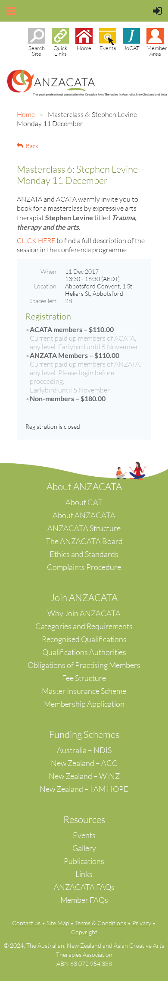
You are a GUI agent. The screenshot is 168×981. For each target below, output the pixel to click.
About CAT (84, 502)
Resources (84, 819)
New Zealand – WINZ (84, 776)
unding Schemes (86, 734)
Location (45, 286)
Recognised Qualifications (84, 639)
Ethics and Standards (84, 554)
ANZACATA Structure (84, 528)
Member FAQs (84, 900)
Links (84, 874)
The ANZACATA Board (84, 541)
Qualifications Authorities (84, 652)
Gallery (84, 848)
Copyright (84, 932)
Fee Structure (84, 678)
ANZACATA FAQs (84, 887)
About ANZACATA (84, 515)
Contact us (26, 923)
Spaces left (42, 300)
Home (26, 114)
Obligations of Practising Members (84, 665)
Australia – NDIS (84, 750)
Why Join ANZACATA (84, 613)
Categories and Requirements (84, 626)
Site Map (58, 923)
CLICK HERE (36, 240)
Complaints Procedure (84, 567)
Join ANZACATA (84, 597)
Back (32, 145)
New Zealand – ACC (84, 763)
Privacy (141, 923)
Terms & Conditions (100, 923)
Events (84, 835)
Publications (84, 861)
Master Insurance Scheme (84, 691)
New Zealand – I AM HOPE (84, 789)
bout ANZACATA (87, 486)
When (48, 271)
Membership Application (84, 704)
